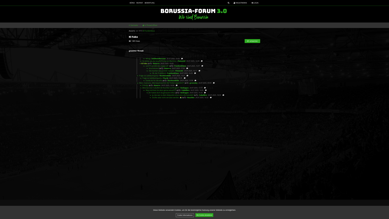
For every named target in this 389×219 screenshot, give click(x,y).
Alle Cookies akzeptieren (204, 215)
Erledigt (145, 85)
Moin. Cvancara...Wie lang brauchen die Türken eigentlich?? (162, 83)
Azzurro (156, 63)
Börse (132, 3)
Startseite (134, 25)
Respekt (139, 3)
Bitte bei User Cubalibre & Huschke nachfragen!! (161, 88)
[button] (228, 3)
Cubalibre (186, 90)
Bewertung (150, 3)
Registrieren (241, 3)
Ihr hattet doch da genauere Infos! (162, 93)
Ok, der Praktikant (159, 73)
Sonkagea (184, 88)
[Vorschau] (181, 58)
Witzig (148, 58)
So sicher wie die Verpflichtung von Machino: (159, 61)
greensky (194, 83)
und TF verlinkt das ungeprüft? (157, 66)
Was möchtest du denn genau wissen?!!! (160, 90)
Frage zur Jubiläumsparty (149, 76)
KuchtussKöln (165, 76)
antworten (253, 41)
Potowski (181, 61)
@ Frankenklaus (149, 31)
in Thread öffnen (151, 25)
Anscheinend (154, 68)
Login (255, 3)
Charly (165, 78)
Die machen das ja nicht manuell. (162, 71)
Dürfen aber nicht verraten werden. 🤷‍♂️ (167, 97)
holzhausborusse (159, 58)
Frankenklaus (180, 66)
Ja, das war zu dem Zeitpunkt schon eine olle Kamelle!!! (173, 95)
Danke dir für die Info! (154, 80)
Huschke (190, 97)
